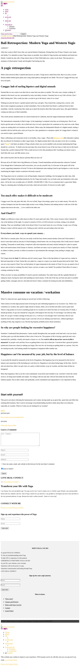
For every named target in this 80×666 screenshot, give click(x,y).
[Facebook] (1, 3)
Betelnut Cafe (58, 138)
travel (2, 410)
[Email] (5, 3)
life (6, 13)
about (6, 11)
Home (6, 9)
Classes (11, 26)
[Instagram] (3, 3)
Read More (13, 660)
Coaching (12, 28)
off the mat (8, 21)
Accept (7, 660)
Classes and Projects (11, 602)
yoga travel (9, 36)
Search (23, 34)
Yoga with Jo (8, 24)
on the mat (8, 17)
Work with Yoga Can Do (13, 605)
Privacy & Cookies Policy (9, 664)
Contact (7, 608)
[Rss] (7, 3)
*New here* (9, 599)
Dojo (7, 144)
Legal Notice (9, 611)
